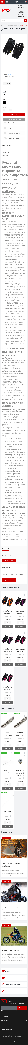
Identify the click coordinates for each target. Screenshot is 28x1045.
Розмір (4, 91)
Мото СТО (7, 991)
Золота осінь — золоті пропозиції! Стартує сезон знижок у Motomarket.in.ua (12, 865)
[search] (25, 20)
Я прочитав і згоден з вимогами (13, 1011)
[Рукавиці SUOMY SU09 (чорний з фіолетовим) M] (7, 639)
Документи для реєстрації (15, 128)
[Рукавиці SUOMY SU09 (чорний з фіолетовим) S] (20, 601)
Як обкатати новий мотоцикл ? (11, 950)
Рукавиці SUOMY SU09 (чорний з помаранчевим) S (7, 611)
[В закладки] (12, 593)
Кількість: (5, 107)
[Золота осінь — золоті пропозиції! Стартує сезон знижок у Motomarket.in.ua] (14, 848)
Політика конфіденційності (13, 1010)
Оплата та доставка (13, 138)
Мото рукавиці (16, 25)
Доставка (8, 978)
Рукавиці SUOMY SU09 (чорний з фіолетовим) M (7, 649)
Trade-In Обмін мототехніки (13, 984)
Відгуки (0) (5, 149)
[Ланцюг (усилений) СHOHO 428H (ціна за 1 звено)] (20, 722)
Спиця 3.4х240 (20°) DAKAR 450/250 (7, 811)
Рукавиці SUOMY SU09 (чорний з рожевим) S (20, 649)
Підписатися (22, 1007)
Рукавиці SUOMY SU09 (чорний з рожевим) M (7, 687)
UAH (21, 2)
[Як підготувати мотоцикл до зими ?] (14, 892)
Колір (4, 99)
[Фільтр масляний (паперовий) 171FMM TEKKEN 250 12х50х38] (20, 761)
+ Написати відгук (9, 560)
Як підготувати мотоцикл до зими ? (12, 907)
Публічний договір (13, 123)
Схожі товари (6, 155)
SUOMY (9, 74)
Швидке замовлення (14, 119)
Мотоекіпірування (8, 25)
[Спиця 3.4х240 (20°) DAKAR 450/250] (7, 801)
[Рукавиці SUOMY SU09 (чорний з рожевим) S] (20, 639)
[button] (11, 2)
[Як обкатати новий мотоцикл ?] (14, 935)
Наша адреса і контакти (14, 133)
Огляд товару (6, 145)
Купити (14, 114)
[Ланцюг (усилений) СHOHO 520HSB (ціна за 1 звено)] (7, 722)
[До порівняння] (12, 595)
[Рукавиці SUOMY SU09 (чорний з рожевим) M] (7, 677)
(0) (14, 70)
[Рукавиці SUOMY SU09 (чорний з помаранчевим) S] (7, 601)
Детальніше (5, 1037)
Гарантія (7, 971)
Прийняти (14, 1042)
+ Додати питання (9, 580)
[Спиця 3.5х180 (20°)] (7, 761)
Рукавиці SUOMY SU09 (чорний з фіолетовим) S (20, 611)
